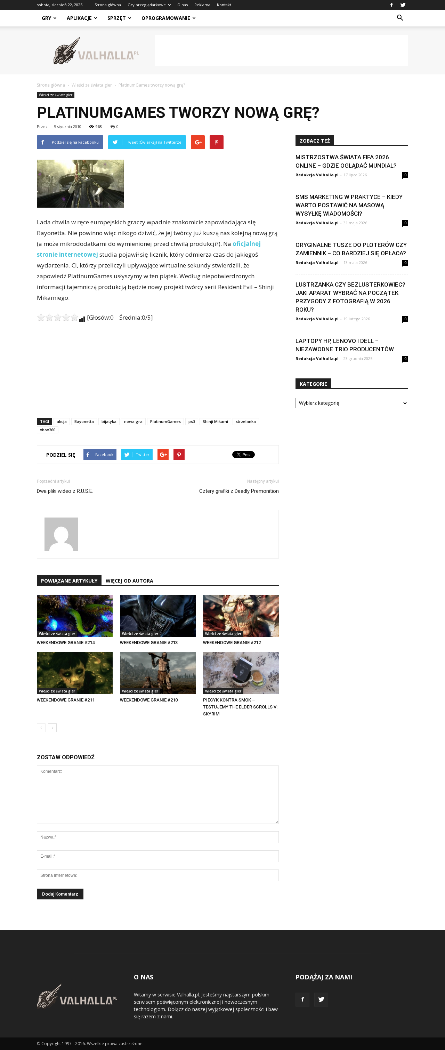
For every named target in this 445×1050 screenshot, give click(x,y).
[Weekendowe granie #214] (75, 616)
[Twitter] (403, 5)
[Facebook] (391, 5)
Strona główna (108, 4)
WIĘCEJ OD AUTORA (129, 580)
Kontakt (224, 4)
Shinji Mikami (215, 421)
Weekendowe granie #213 (149, 642)
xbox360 (47, 429)
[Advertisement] (281, 50)
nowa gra (133, 421)
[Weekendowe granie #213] (158, 616)
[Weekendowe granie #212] (241, 616)
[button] (399, 18)
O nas (182, 4)
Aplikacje (79, 18)
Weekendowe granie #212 (232, 642)
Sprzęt (116, 18)
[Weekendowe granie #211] (75, 673)
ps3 (191, 421)
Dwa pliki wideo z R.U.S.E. (65, 491)
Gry (46, 18)
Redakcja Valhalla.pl (317, 174)
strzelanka (246, 421)
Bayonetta (84, 421)
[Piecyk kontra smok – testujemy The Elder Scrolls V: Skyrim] (241, 673)
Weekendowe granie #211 (66, 700)
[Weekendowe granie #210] (158, 673)
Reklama (202, 4)
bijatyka (109, 421)
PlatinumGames (165, 421)
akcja (62, 421)
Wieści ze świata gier (55, 95)
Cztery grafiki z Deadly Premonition (239, 491)
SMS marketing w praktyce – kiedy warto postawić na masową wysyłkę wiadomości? (349, 205)
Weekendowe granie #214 (66, 642)
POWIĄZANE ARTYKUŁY (69, 580)
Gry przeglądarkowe (147, 4)
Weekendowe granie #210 (149, 700)
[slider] (58, 317)
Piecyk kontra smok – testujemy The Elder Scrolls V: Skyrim (240, 706)
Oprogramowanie (165, 18)
